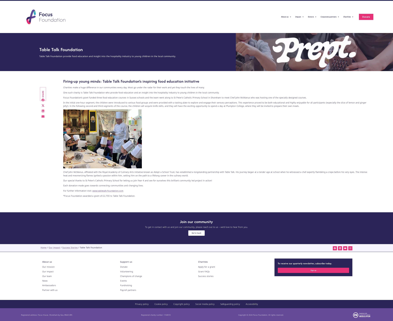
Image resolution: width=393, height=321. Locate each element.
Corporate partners (329, 17)
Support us (126, 261)
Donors (311, 17)
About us (285, 17)
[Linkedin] (340, 248)
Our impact (54, 247)
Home (44, 247)
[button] (43, 100)
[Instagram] (350, 248)
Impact (298, 17)
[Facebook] (335, 248)
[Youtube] (345, 248)
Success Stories (70, 247)
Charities (347, 17)
